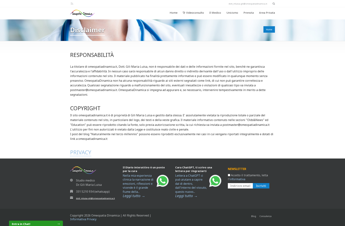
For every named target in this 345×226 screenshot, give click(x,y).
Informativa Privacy (83, 219)
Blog (253, 216)
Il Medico (215, 12)
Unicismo (232, 12)
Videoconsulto (195, 12)
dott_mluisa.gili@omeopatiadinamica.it (95, 198)
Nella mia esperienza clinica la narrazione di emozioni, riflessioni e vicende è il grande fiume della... (138, 186)
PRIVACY (80, 152)
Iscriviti (261, 186)
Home (174, 12)
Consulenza (265, 216)
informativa (237, 179)
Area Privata (267, 12)
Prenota (248, 12)
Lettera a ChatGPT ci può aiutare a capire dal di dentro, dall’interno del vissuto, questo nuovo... (191, 186)
